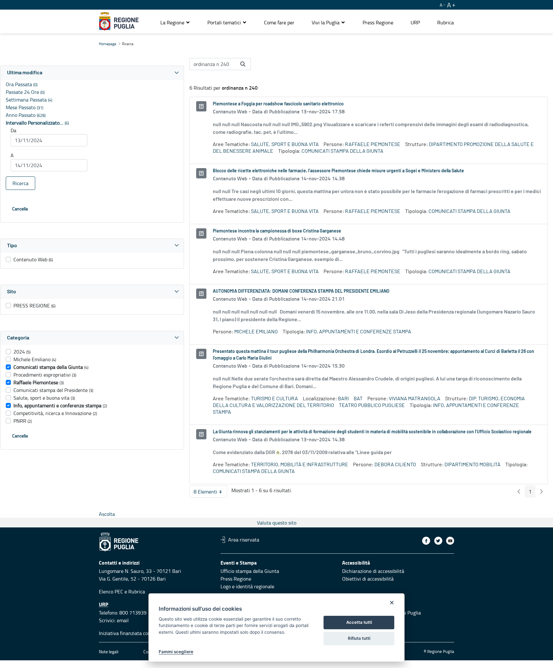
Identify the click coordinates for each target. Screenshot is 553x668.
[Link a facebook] (426, 541)
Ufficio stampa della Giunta (249, 570)
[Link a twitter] (438, 541)
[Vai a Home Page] (119, 21)
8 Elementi (210, 493)
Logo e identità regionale (247, 586)
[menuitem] (279, 22)
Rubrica (136, 591)
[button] (175, 22)
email (123, 620)
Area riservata (243, 539)
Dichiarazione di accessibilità (373, 570)
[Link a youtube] (450, 541)
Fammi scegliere (176, 651)
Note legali (108, 651)
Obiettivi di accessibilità (368, 578)
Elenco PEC (111, 591)
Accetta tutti (359, 622)
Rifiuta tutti (359, 638)
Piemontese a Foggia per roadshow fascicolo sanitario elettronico (278, 104)
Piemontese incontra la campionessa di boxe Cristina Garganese (277, 231)
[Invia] (243, 64)
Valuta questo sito (276, 522)
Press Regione (235, 578)
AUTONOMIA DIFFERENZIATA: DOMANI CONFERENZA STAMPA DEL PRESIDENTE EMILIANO (301, 291)
